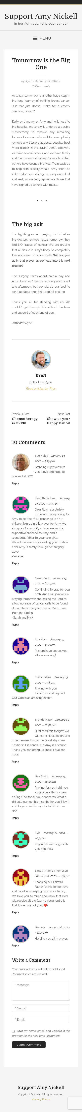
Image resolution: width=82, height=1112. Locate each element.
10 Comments (40, 86)
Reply (15, 483)
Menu (45, 38)
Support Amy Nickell (41, 16)
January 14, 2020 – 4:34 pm (52, 876)
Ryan (28, 81)
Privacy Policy (41, 1099)
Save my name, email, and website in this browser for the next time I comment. (41, 1033)
